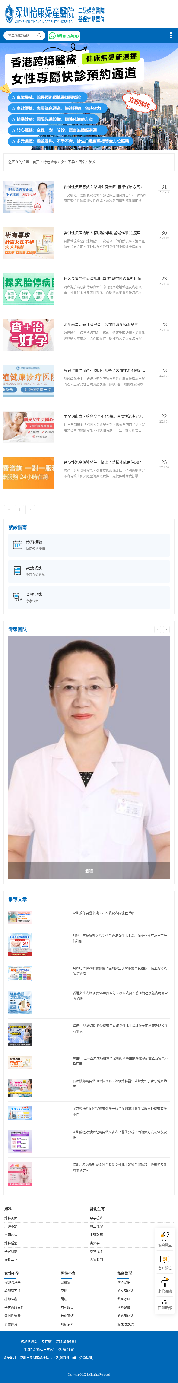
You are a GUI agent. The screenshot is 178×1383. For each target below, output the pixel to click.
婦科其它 (10, 1260)
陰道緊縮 (123, 1282)
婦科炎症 (10, 1218)
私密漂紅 (123, 1299)
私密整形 (124, 1273)
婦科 (8, 1209)
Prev (12, 96)
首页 (36, 162)
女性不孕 (68, 162)
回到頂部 (165, 1305)
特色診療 (50, 162)
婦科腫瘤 (10, 1243)
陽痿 (64, 1299)
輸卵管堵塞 (12, 1282)
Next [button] (166, 629)
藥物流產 (96, 1251)
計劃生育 (97, 1209)
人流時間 (96, 1260)
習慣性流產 (87, 162)
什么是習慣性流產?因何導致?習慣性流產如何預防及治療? (105, 279)
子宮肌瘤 (10, 1251)
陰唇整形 (123, 1308)
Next (166, 96)
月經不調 (10, 1226)
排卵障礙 (10, 1299)
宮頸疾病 (10, 1235)
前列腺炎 (67, 1308)
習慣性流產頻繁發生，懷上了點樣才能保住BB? (102, 462)
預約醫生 (165, 1245)
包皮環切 (67, 1316)
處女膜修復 (125, 1291)
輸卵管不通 (12, 1291)
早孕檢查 (96, 1218)
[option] (89, 757)
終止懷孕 (96, 1226)
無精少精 (67, 1324)
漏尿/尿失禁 (125, 1324)
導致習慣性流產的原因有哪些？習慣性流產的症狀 (104, 371)
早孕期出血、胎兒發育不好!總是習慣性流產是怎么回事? (105, 417)
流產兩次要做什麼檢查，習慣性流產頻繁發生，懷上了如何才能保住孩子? (105, 325)
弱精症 (65, 1282)
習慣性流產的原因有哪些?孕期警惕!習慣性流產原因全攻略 (105, 233)
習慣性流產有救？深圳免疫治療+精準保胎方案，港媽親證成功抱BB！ (105, 187)
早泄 (64, 1291)
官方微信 (165, 1268)
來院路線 (165, 1291)
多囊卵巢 (10, 1324)
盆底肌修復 (125, 1316)
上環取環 (96, 1235)
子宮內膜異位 (14, 1308)
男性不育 (68, 1273)
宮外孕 (95, 1243)
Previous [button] (157, 629)
